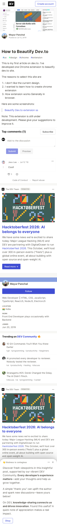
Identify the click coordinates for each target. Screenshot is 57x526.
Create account (45, 3)
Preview (26, 151)
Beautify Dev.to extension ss (21, 110)
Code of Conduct (20, 180)
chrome (24, 57)
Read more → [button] (11, 266)
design (13, 57)
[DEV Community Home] (11, 4)
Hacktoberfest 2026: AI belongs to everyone (23, 229)
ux (5, 57)
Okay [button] (8, 520)
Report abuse (38, 180)
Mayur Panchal (17, 34)
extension (36, 57)
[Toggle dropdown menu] (52, 161)
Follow (28, 291)
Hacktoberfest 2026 (14, 248)
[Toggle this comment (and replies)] (4, 167)
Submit (12, 151)
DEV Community (27, 336)
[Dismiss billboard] (53, 462)
